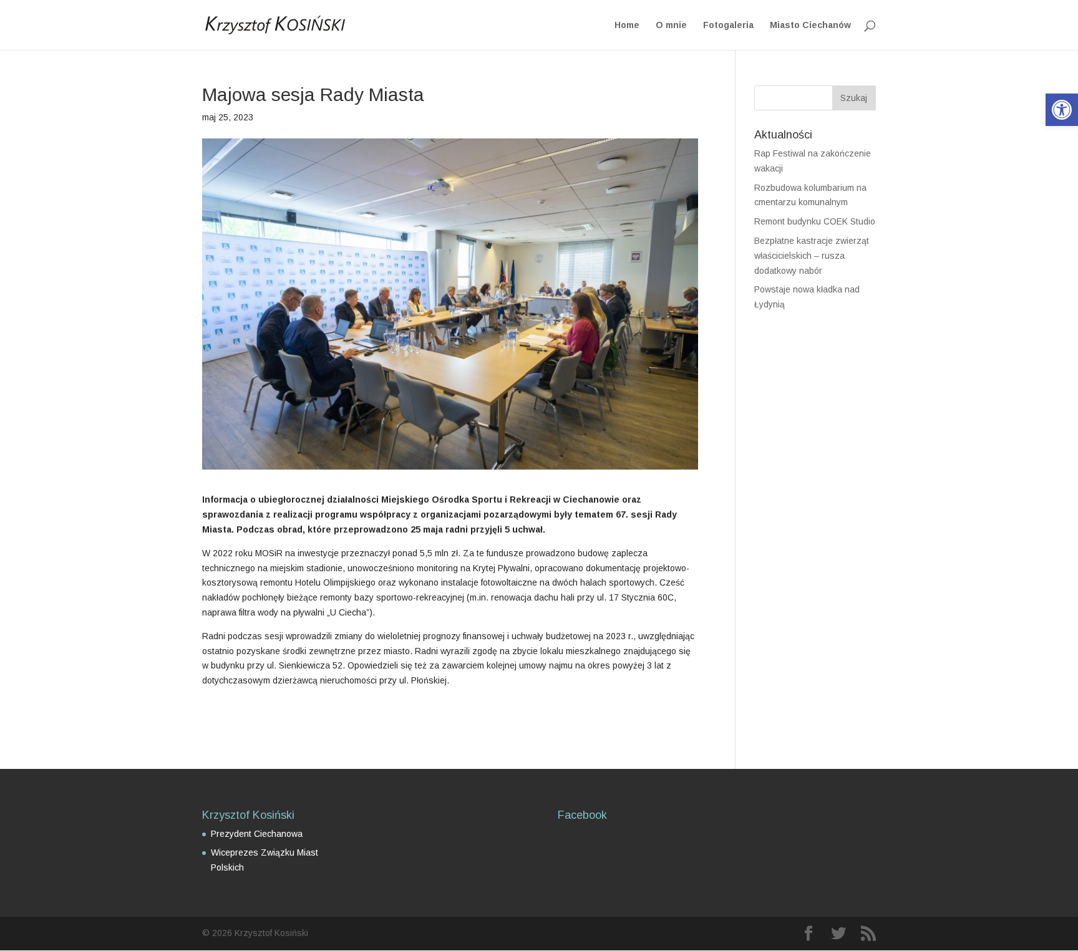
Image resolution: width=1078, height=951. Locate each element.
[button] (1062, 110)
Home (626, 25)
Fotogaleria (728, 25)
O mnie (671, 25)
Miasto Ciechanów (810, 25)
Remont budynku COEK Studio (814, 221)
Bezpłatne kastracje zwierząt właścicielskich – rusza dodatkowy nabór (811, 256)
